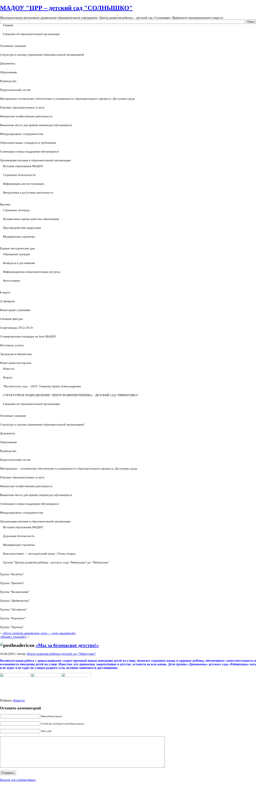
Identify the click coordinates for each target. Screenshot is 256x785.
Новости (19, 700)
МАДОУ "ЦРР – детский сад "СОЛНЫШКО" (66, 7)
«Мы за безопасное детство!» (67, 645)
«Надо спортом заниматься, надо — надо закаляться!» (39, 633)
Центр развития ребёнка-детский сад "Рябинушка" (61, 654)
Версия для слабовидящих (18, 780)
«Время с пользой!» (13, 636)
